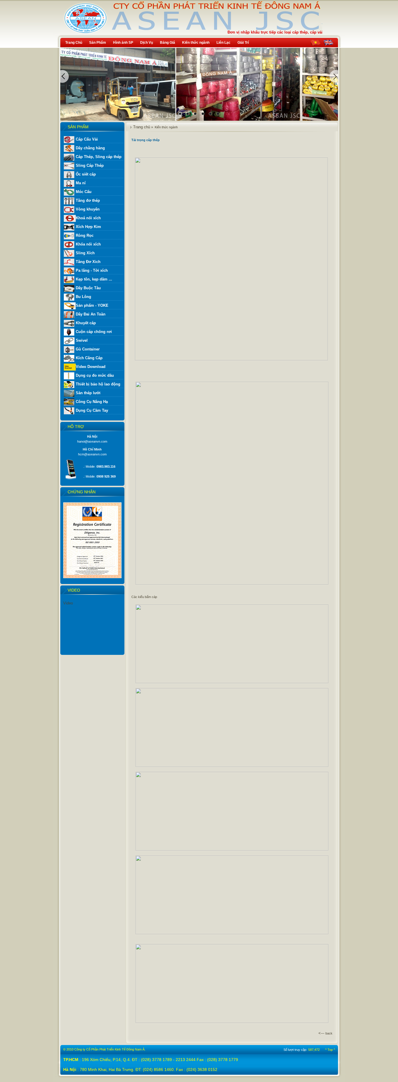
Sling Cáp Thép (90, 165)
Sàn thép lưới (88, 393)
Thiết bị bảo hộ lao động (98, 384)
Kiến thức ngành (195, 43)
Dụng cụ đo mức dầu (95, 375)
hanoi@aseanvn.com (92, 441)
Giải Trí (243, 43)
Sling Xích (85, 253)
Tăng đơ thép (88, 200)
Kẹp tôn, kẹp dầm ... (94, 279)
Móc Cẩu (83, 192)
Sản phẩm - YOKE (92, 305)
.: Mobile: (99, 466)
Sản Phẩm (97, 43)
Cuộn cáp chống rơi (94, 331)
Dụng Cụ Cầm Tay (92, 410)
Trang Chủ (73, 43)
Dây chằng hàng (90, 148)
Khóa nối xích (88, 244)
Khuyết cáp (86, 323)
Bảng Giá (167, 43)
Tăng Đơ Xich (88, 261)
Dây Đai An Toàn (90, 314)
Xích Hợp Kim (88, 227)
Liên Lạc (223, 43)
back (328, 1033)
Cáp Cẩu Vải (87, 139)
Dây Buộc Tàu (88, 288)
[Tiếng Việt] (315, 42)
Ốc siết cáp (86, 174)
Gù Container (88, 349)
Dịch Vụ (146, 43)
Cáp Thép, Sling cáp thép (98, 157)
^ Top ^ (330, 1049)
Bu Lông (83, 296)
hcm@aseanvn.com (92, 454)
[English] (328, 42)
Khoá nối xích (88, 218)
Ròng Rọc (85, 235)
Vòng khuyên (88, 209)
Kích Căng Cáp (89, 358)
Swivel (82, 340)
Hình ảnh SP (123, 43)
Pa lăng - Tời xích (92, 270)
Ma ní (81, 183)
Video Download (90, 366)
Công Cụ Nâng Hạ (92, 401)
